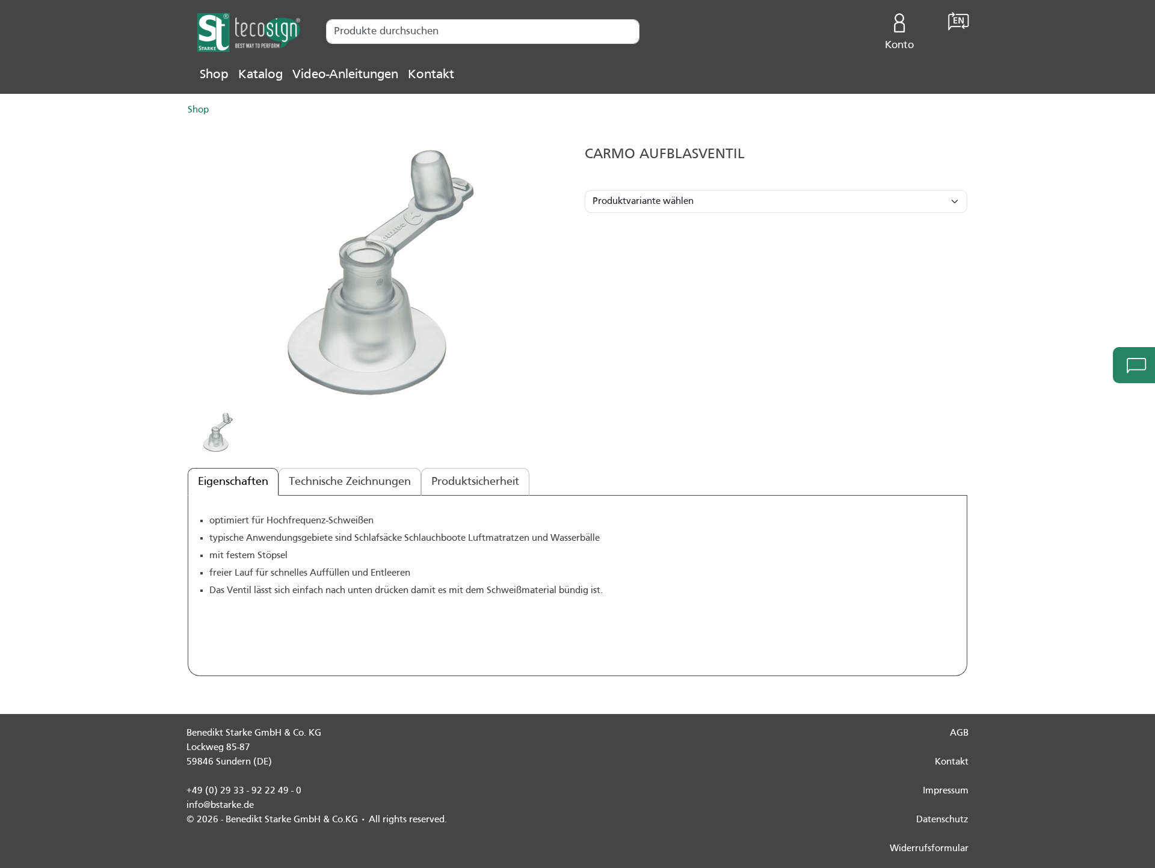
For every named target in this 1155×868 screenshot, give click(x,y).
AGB (959, 733)
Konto (899, 45)
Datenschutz (942, 820)
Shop (214, 75)
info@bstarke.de (220, 805)
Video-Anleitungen (345, 75)
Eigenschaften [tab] (233, 481)
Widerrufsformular (929, 849)
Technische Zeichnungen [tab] (350, 481)
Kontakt (431, 75)
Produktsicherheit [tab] (475, 481)
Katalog (260, 75)
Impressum (946, 791)
